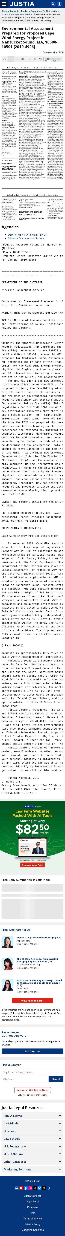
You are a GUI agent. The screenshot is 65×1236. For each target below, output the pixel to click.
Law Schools (12, 1139)
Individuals (11, 1123)
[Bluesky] (39, 1188)
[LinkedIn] (16, 1188)
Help (32, 1213)
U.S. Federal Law (15, 1146)
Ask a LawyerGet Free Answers (14, 1033)
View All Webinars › (32, 1000)
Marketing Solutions (17, 1169)
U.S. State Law (13, 1154)
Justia (4, 11)
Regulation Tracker (18, 11)
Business (10, 1131)
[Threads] (35, 1188)
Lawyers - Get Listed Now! (32, 1090)
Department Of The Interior (44, 11)
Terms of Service (32, 1218)
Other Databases (15, 1162)
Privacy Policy (33, 1224)
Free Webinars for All (16, 930)
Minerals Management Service (17, 14)
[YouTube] (21, 1188)
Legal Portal (32, 1201)
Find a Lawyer (11, 1065)
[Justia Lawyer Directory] (48, 1188)
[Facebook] (26, 1188)
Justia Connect (32, 1196)
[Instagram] (30, 1188)
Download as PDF (53, 52)
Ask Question (32, 1051)
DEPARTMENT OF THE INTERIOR (27, 234)
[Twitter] (44, 1188)
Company (32, 1207)
